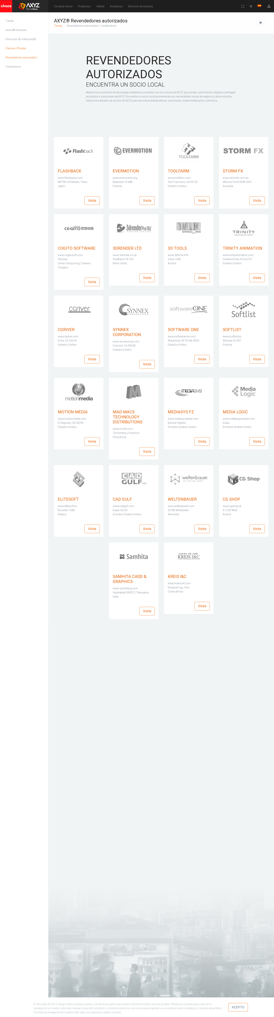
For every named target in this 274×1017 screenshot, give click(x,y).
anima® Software (16, 30)
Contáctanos (13, 66)
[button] (63, 6)
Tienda (10, 20)
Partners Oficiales (16, 48)
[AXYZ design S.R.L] (20, 8)
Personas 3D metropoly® (21, 39)
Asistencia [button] (116, 6)
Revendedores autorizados (21, 57)
